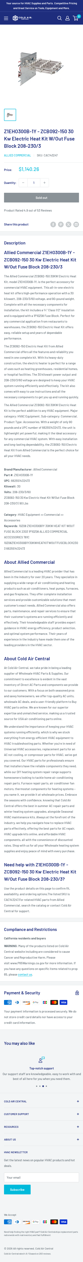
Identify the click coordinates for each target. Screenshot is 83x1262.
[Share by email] (76, 224)
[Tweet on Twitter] (68, 224)
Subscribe (17, 1189)
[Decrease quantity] (23, 182)
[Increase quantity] (44, 182)
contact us (25, 974)
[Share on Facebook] (53, 224)
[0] (75, 18)
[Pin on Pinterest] (61, 224)
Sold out (41, 197)
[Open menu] (6, 18)
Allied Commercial (17, 155)
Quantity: (10, 182)
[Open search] (59, 18)
